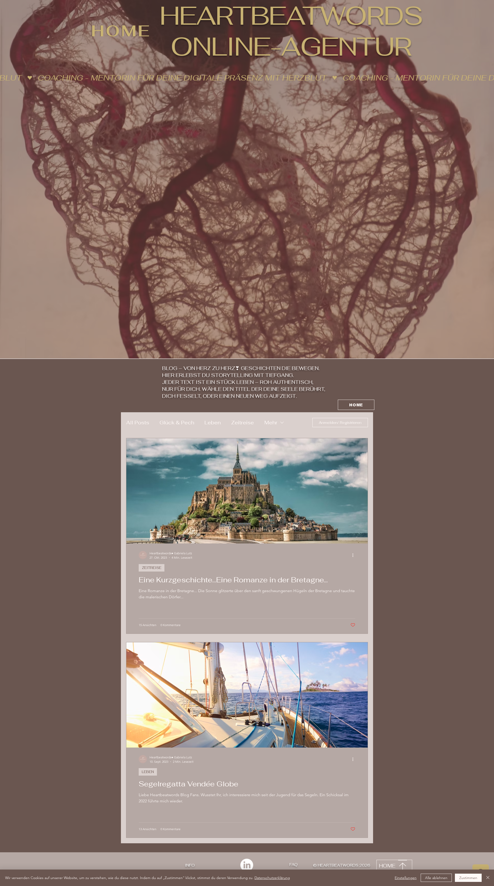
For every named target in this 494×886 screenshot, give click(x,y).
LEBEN (148, 771)
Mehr (270, 422)
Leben (213, 422)
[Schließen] (488, 878)
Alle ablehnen (436, 877)
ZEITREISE (151, 567)
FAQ (293, 864)
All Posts (137, 422)
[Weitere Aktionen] (354, 555)
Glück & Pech (177, 422)
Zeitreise (242, 422)
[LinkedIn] (246, 865)
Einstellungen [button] (406, 877)
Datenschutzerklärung (272, 877)
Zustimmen (468, 877)
